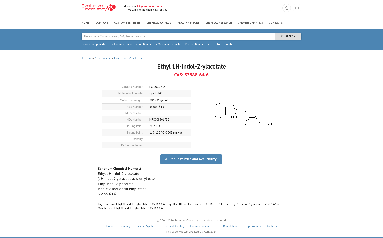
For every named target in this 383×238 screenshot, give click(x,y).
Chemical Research (218, 22)
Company (102, 22)
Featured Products (128, 58)
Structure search (221, 44)
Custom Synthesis (127, 22)
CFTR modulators (228, 226)
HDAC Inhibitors (188, 22)
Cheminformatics (250, 22)
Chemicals (102, 58)
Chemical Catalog (159, 22)
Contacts (276, 22)
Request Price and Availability (193, 159)
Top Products (253, 226)
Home (86, 22)
